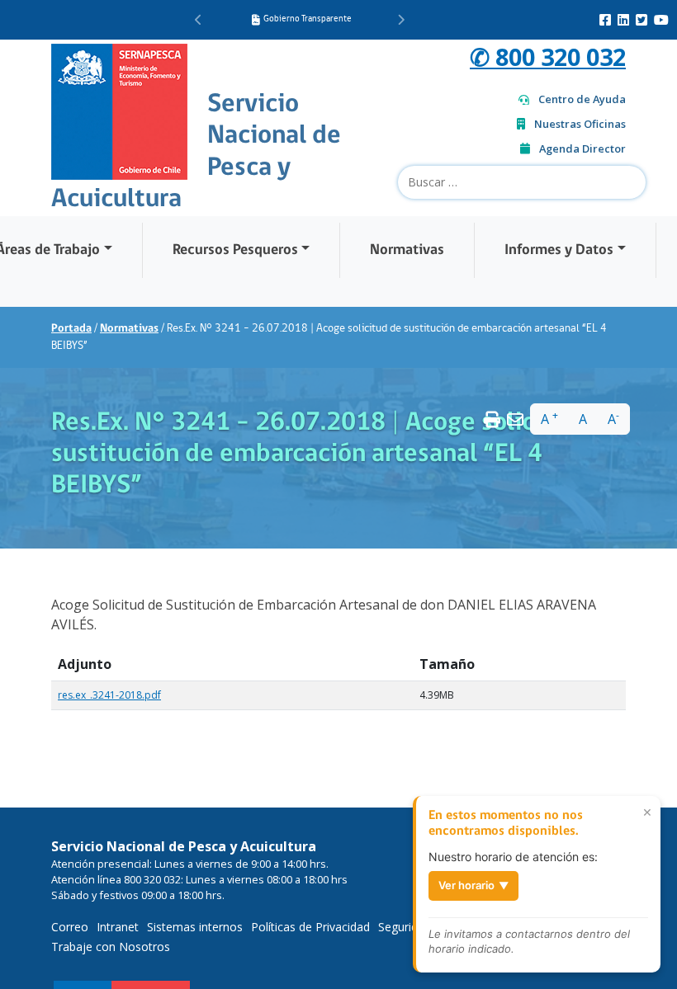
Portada (71, 329)
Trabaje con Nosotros (110, 946)
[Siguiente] (401, 20)
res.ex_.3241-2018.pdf (109, 695)
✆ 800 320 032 (548, 56)
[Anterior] (198, 20)
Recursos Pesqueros (235, 250)
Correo (69, 927)
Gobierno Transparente (307, 19)
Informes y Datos (558, 250)
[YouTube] (661, 19)
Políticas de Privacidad (310, 927)
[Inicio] (119, 110)
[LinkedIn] (623, 19)
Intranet (118, 927)
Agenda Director (582, 148)
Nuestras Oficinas (580, 123)
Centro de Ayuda (582, 99)
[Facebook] (605, 19)
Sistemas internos (195, 927)
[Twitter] (641, 19)
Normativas (407, 250)
